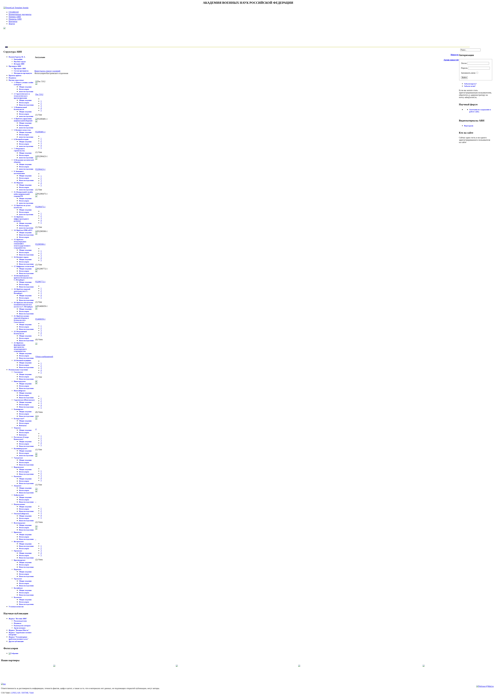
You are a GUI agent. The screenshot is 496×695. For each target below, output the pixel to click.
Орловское (18, 551)
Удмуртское (18, 458)
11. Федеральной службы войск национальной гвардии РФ (23, 194)
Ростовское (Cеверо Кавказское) (21, 438)
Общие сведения (25, 87)
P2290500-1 (40, 244)
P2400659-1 (40, 319)
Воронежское (19, 467)
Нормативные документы (20, 14)
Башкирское (18, 409)
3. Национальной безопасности (20, 108)
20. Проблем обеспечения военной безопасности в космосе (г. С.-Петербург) (23, 305)
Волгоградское (19, 523)
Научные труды (20, 62)
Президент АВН (20, 68)
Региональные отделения (18, 370)
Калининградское (20, 448)
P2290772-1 (40, 282)
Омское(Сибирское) (21, 514)
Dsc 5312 (39, 94)
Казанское (18, 597)
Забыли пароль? (470, 84)
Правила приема (15, 75)
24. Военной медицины (22, 360)
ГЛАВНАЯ (14, 12)
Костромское (19, 541)
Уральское (18, 579)
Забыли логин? (470, 86)
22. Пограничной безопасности (20, 333)
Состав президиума (21, 71)
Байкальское (19, 495)
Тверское (17, 428)
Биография (18, 59)
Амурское (17, 486)
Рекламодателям (20, 621)
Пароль (464, 68)
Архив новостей (451, 60)
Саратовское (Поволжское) (24, 400)
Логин (464, 63)
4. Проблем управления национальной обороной (23, 120)
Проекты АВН (15, 19)
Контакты (13, 21)
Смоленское (18, 372)
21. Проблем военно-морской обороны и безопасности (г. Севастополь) (21, 319)
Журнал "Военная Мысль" (19, 630)
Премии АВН (15, 17)
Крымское (18, 532)
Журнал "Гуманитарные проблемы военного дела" (19, 638)
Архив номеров (19, 628)
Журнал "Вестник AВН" (18, 619)
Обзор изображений (44, 356)
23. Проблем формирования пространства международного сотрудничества (20, 347)
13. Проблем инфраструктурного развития (21, 219)
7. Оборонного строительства (19, 150)
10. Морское (18, 183)
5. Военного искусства (22, 130)
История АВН (19, 64)
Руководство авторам (22, 626)
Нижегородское (20, 381)
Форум (12, 24)
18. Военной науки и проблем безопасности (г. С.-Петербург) (23, 278)
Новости (455, 55)
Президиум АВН (15, 66)
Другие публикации (16, 641)
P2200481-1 (40, 132)
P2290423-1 (40, 169)
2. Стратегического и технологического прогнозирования (22, 96)
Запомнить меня (468, 73)
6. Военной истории (21, 139)
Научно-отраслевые (16, 80)
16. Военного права (21, 257)
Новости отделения (26, 105)
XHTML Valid (27, 693)
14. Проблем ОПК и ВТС (23, 230)
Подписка (12, 78)
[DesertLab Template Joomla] (15, 8)
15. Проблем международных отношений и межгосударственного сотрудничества (22, 244)
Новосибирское (20, 391)
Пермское (17, 569)
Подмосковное (19, 504)
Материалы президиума (23, 73)
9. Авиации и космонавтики (19, 172)
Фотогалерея (24, 89)
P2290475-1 (40, 207)
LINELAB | (16, 693)
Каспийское (18, 588)
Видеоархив (468, 126)
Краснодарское (19, 560)
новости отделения (26, 91)
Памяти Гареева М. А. (17, 57)
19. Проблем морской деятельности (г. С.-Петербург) (22, 291)
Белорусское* (19, 419)
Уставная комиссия (16, 607)
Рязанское (18, 476)
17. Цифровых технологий (24, 266)
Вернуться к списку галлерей (47, 71)
